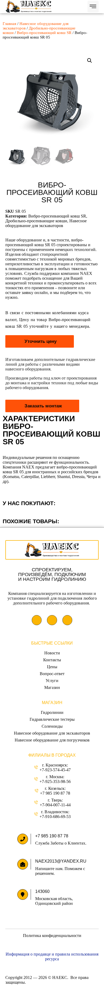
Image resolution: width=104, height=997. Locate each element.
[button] (93, 7)
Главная (9, 24)
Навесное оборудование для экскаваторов (46, 223)
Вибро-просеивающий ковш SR (44, 33)
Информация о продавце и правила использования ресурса (52, 956)
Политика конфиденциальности (52, 935)
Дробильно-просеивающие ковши (36, 221)
